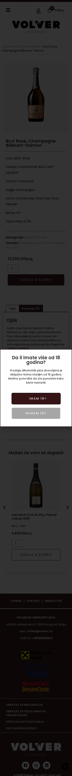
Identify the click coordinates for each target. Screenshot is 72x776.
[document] (36, 388)
